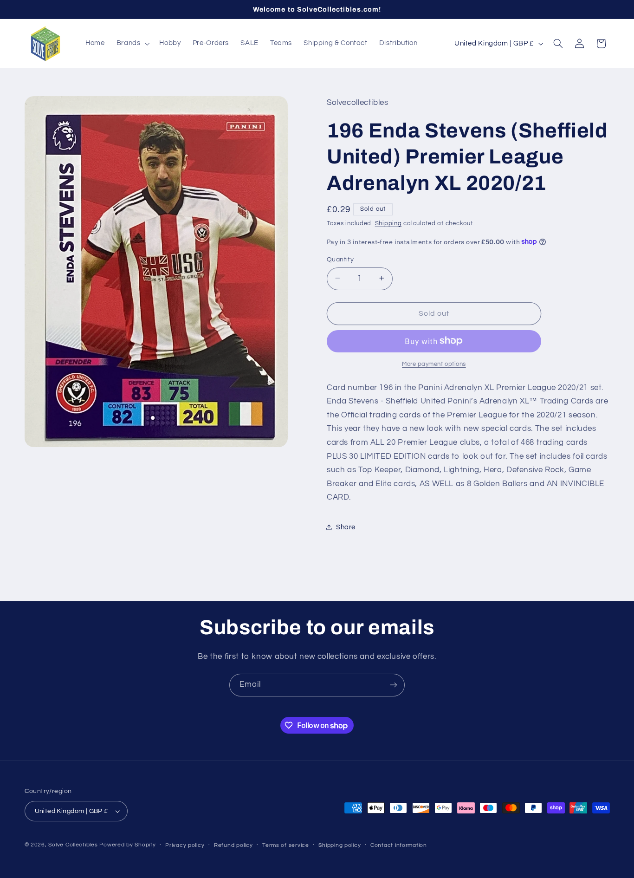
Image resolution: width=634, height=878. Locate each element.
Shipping (388, 224)
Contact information (398, 845)
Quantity (340, 259)
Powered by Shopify (127, 844)
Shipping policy (339, 845)
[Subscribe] (393, 685)
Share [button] (346, 527)
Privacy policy (184, 845)
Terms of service (285, 845)
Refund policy (233, 845)
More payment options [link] (434, 364)
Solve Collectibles (72, 844)
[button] (132, 43)
